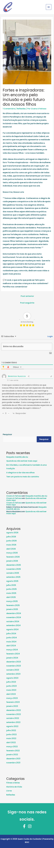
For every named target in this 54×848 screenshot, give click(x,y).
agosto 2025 (12, 581)
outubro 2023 (12, 670)
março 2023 (12, 698)
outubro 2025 (12, 573)
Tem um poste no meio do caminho (22, 476)
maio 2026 (11, 545)
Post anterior (27, 296)
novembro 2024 (13, 617)
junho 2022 (11, 734)
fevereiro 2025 (13, 605)
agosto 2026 (12, 532)
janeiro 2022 (12, 754)
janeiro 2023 (12, 706)
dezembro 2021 (13, 758)
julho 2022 (11, 730)
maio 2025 (11, 593)
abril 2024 (11, 645)
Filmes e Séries (13, 783)
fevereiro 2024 (13, 654)
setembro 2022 (13, 722)
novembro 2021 (13, 762)
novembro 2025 (13, 569)
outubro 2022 (12, 718)
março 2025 (12, 601)
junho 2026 (11, 541)
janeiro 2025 (12, 609)
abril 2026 (11, 549)
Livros (9, 791)
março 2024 (12, 649)
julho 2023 (11, 682)
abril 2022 (11, 742)
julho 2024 (11, 633)
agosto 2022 (12, 726)
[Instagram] (30, 826)
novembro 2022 (13, 714)
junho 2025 (11, 589)
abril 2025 (11, 597)
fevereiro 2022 (13, 750)
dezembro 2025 (13, 565)
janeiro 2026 (12, 561)
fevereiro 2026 (13, 557)
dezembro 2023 (13, 662)
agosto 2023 (12, 678)
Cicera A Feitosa (14, 496)
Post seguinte (27, 302)
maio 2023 (11, 690)
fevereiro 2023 (13, 702)
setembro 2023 (13, 674)
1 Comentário (9, 108)
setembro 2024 (13, 625)
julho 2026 (11, 536)
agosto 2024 (12, 629)
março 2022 (12, 746)
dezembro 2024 (13, 613)
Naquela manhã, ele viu (17, 457)
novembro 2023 (13, 666)
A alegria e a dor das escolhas (20, 472)
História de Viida (14, 787)
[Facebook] (24, 826)
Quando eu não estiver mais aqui (21, 461)
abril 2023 (11, 694)
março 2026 (12, 553)
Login (50, 336)
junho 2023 (11, 686)
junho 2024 (11, 637)
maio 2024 (11, 641)
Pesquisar (7, 434)
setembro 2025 (13, 577)
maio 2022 (11, 738)
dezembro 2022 (13, 710)
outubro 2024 (12, 621)
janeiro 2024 (12, 658)
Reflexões (21, 108)
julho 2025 (11, 585)
